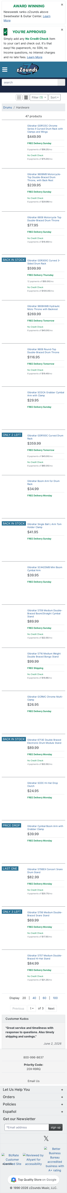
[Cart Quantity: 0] (47, 69)
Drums (7, 107)
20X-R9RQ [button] (33, 1067)
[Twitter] (46, 1140)
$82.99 (33, 877)
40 (34, 998)
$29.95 (33, 400)
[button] (5, 69)
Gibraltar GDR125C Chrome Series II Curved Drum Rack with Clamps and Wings (45, 128)
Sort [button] (53, 97)
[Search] (61, 82)
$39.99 (33, 834)
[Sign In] (54, 69)
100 (55, 998)
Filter (37, 97)
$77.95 (32, 225)
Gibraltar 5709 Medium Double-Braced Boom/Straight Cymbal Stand (44, 613)
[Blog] (8, 1140)
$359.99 (34, 443)
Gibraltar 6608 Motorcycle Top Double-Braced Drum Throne (44, 219)
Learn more (34, 57)
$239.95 (34, 185)
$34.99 (33, 489)
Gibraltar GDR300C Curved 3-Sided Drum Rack (43, 262)
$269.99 (34, 314)
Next (51, 1008)
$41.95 (32, 532)
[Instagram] (33, 1140)
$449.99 (34, 137)
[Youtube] (59, 1140)
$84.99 (33, 963)
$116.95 (33, 357)
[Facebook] (20, 1140)
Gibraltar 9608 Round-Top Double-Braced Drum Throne (43, 351)
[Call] (60, 69)
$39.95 (33, 575)
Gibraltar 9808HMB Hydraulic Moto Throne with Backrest (43, 308)
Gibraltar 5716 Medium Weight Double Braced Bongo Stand (44, 655)
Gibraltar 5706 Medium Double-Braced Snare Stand (44, 914)
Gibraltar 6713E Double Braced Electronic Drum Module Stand (44, 741)
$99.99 (33, 661)
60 (44, 998)
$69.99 (33, 920)
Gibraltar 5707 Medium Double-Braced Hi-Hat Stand (44, 957)
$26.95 (33, 704)
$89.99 (33, 621)
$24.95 (33, 791)
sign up (56, 1127)
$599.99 (34, 268)
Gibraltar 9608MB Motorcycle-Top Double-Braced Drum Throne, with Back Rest (44, 177)
